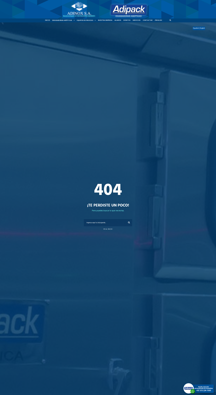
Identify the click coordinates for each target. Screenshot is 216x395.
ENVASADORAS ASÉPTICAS (62, 20)
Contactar (148, 20)
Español (196, 28)
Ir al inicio (108, 229)
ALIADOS (118, 20)
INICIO (47, 20)
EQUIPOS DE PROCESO (85, 20)
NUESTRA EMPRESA (105, 20)
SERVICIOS (137, 20)
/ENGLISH (158, 20)
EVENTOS (126, 20)
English (202, 28)
